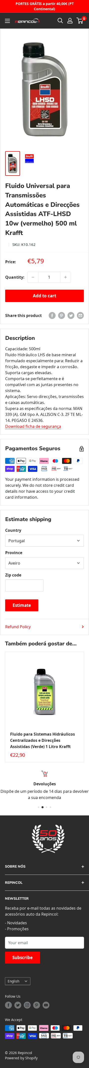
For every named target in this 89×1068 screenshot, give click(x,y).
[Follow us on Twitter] (17, 1005)
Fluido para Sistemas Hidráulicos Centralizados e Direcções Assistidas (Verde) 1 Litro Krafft (42, 740)
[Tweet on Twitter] (70, 315)
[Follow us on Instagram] (27, 1005)
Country (13, 530)
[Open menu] (7, 21)
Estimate (22, 605)
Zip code (13, 575)
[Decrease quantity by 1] (33, 277)
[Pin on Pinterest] (61, 315)
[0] (80, 21)
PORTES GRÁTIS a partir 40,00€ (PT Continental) (45, 6)
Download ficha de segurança (33, 426)
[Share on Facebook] (52, 315)
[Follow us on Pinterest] (36, 1005)
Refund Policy (18, 626)
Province (13, 552)
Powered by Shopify (21, 1058)
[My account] (69, 20)
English (13, 981)
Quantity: (14, 277)
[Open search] (60, 20)
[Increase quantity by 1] (65, 277)
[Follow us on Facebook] (8, 1005)
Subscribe (22, 957)
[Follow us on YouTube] (46, 1005)
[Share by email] (80, 315)
